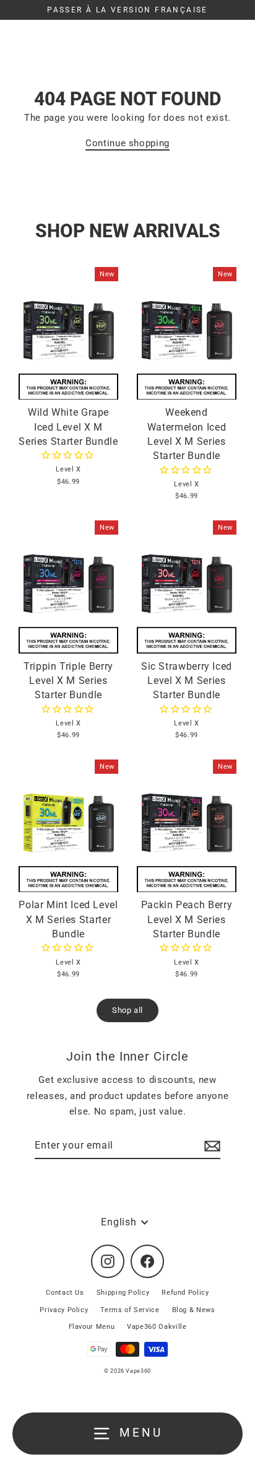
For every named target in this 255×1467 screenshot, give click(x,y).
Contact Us (65, 1293)
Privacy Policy (64, 1310)
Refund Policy (185, 1293)
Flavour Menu (92, 1327)
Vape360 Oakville (156, 1327)
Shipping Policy (123, 1293)
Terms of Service (129, 1310)
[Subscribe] (210, 1146)
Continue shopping (127, 143)
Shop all (127, 1010)
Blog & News (193, 1310)
